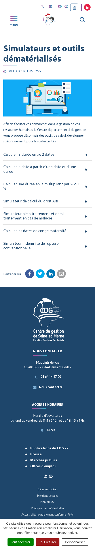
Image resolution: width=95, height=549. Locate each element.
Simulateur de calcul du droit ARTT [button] (32, 202)
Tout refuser (47, 542)
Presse (36, 454)
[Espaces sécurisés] (87, 7)
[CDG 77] (49, 20)
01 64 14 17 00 (51, 377)
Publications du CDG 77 (49, 448)
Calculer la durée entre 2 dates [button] (28, 155)
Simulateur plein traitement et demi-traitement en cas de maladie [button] (34, 216)
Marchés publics (43, 460)
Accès (51, 430)
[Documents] (74, 7)
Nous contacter (51, 387)
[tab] (47, 155)
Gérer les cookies (48, 489)
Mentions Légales (47, 496)
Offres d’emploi (43, 466)
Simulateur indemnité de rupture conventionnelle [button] (31, 246)
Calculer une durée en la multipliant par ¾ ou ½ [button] (41, 186)
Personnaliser (75, 542)
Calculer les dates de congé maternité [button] (34, 231)
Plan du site (47, 502)
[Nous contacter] (50, 7)
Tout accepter (20, 542)
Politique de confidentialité (47, 508)
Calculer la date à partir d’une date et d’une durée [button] (39, 169)
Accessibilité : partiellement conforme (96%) (47, 514)
